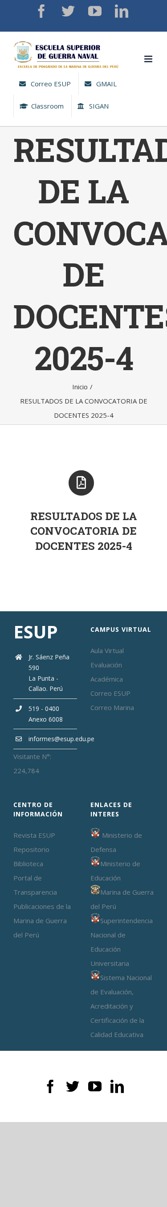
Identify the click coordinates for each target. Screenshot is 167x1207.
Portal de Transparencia (35, 884)
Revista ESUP (34, 835)
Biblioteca (28, 863)
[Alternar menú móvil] (149, 59)
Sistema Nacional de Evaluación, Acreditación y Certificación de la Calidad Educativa (121, 1006)
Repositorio (31, 849)
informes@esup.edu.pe (53, 739)
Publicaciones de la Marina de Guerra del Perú (42, 920)
